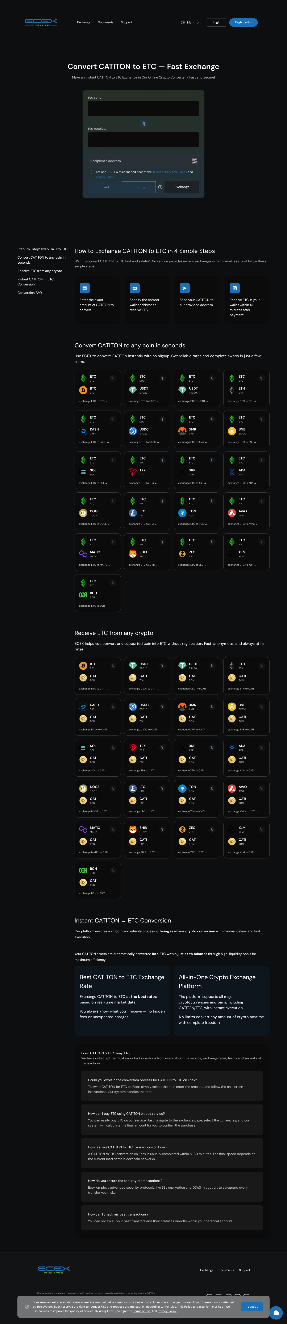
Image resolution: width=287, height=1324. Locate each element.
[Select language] (182, 22)
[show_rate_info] (160, 187)
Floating (139, 187)
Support (126, 22)
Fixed (105, 187)
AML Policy (179, 172)
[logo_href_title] (41, 22)
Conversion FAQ (29, 292)
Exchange (83, 22)
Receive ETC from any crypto (39, 271)
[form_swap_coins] (143, 123)
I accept (252, 1306)
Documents (105, 22)
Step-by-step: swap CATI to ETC (42, 249)
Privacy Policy (104, 177)
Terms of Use (161, 172)
